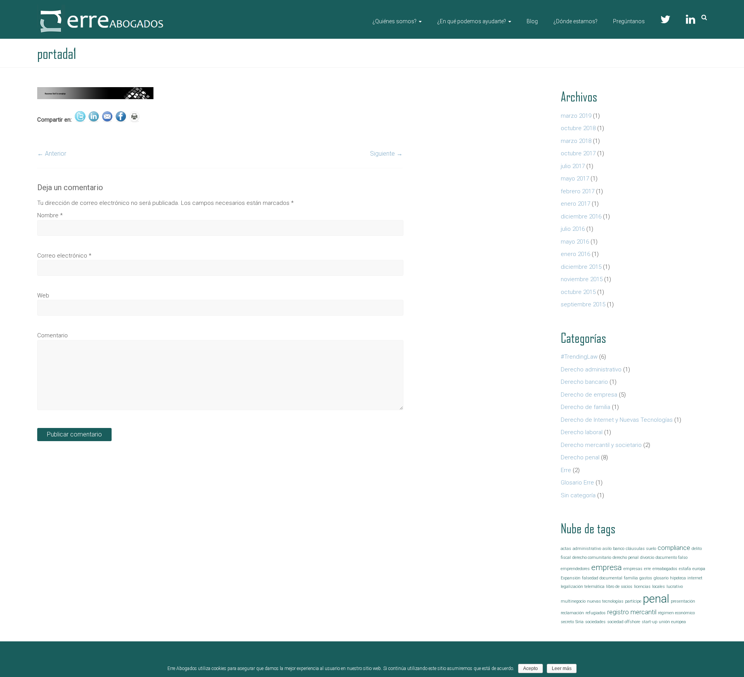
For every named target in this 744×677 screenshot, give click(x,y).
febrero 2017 (577, 191)
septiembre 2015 (583, 304)
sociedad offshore (623, 621)
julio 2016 (573, 228)
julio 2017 (573, 166)
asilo (607, 548)
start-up (649, 621)
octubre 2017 (578, 153)
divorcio (647, 557)
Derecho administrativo (591, 369)
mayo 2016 (575, 241)
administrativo (587, 548)
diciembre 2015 (581, 266)
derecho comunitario (591, 557)
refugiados (596, 612)
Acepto (530, 668)
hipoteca (678, 578)
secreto (567, 621)
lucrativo (674, 586)
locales (658, 586)
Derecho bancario (584, 381)
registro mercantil (631, 612)
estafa (685, 568)
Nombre (50, 215)
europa (698, 568)
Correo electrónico (64, 255)
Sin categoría (578, 495)
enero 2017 (575, 203)
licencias (642, 586)
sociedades (595, 621)
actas (566, 548)
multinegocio (573, 601)
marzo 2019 (576, 115)
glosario (661, 578)
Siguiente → (386, 153)
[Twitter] (665, 17)
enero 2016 (575, 254)
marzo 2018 (576, 140)
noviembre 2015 (582, 279)
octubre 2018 (578, 128)
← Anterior (51, 153)
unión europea (672, 621)
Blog (532, 21)
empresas (632, 568)
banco (618, 548)
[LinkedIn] (690, 17)
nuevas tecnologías (605, 601)
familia (631, 578)
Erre (566, 470)
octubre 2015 (578, 292)
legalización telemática (582, 586)
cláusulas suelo (641, 548)
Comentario (52, 335)
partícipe (633, 601)
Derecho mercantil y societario (601, 445)
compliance (674, 548)
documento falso (671, 557)
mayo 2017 (575, 178)
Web (43, 295)
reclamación (572, 612)
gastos (645, 578)
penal (656, 598)
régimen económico (676, 612)
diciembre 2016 (581, 216)
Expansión (570, 578)
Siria (579, 621)
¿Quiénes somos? (394, 21)
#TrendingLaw (579, 356)
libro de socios (619, 586)
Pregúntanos (629, 21)
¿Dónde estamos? (575, 21)
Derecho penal (580, 457)
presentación (683, 601)
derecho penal (626, 557)
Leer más (562, 668)
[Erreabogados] (101, 8)
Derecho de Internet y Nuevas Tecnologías (617, 419)
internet (695, 578)
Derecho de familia (585, 407)
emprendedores (575, 568)
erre (647, 568)
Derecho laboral (582, 432)
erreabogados (665, 568)
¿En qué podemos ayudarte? (471, 21)
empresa (606, 567)
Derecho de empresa (589, 394)
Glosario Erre (577, 482)
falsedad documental (602, 578)
